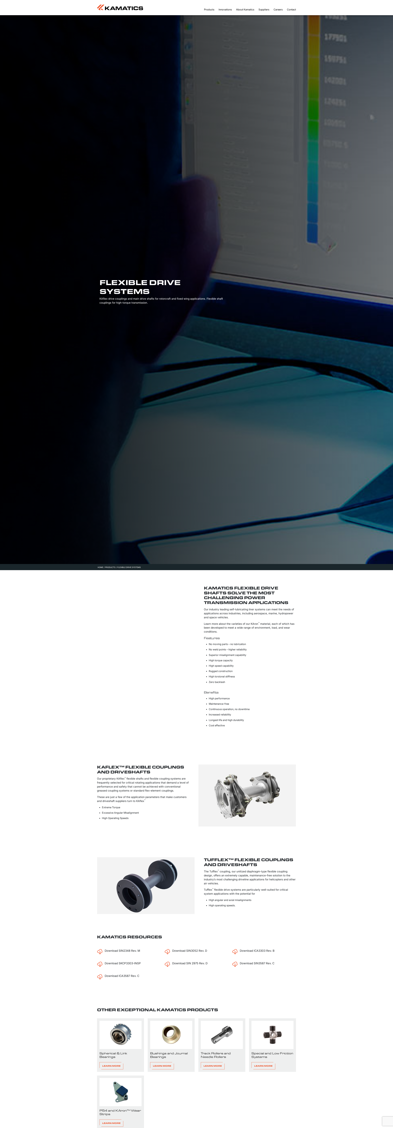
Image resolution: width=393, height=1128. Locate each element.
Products (110, 567)
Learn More (111, 1065)
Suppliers (264, 9)
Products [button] (209, 9)
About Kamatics (245, 9)
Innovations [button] (225, 9)
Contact (291, 9)
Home (100, 567)
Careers (278, 9)
